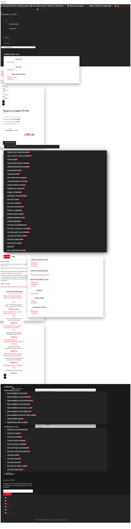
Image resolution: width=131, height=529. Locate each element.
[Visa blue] (8, 510)
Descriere (7, 256)
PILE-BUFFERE (39, 298)
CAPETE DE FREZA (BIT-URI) (39, 260)
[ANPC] (7, 498)
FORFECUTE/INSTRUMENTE (39, 271)
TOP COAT (18, 59)
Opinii (13, 256)
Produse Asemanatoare (15, 291)
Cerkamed (14, 343)
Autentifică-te (5, 286)
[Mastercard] (9, 507)
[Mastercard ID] (10, 504)
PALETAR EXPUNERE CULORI (39, 279)
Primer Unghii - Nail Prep (19, 74)
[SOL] (7, 501)
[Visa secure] (9, 513)
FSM (14, 301)
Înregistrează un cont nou (20, 286)
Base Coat (18, 67)
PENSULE (39, 290)
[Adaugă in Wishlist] (1, 310)
